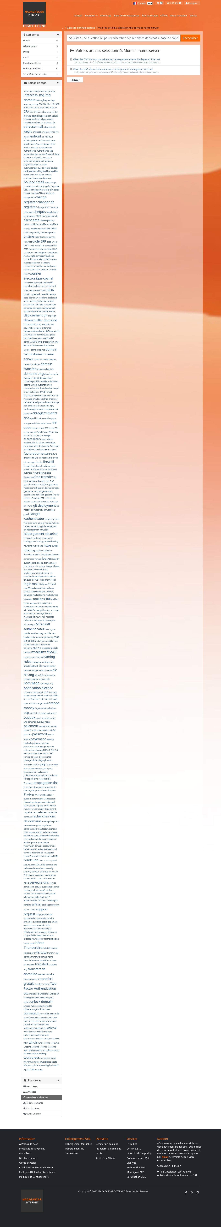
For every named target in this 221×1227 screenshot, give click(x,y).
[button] (192, 3)
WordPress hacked (32, 1061)
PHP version (43, 753)
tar (35, 928)
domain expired (38, 349)
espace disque (46, 439)
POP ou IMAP (30, 768)
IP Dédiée (132, 1143)
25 (56, 107)
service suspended (43, 886)
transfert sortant (41, 984)
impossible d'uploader (42, 550)
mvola (35, 652)
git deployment (44, 505)
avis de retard (44, 168)
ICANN (55, 545)
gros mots (32, 523)
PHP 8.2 (46, 750)
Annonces (105, 15)
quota (34, 802)
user (48, 1009)
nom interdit (44, 679)
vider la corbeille (31, 1021)
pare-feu (28, 734)
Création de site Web (138, 1158)
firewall (48, 461)
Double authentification (41, 384)
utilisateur (31, 1013)
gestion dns (47, 491)
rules (41, 860)
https (47, 545)
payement (38, 739)
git (51, 498)
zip (25, 1069)
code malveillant (37, 245)
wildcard (36, 1053)
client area (31, 220)
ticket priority (30, 953)
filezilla (39, 462)
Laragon (50, 566)
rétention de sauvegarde (43, 852)
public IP (27, 798)
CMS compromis (48, 232)
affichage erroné (40, 132)
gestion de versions (32, 491)
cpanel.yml (28, 286)
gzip (42, 523)
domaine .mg (34, 373)
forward (36, 472)
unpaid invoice (30, 1006)
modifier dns (49, 633)
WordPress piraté (49, 1061)
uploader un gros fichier (34, 1009)
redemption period (50, 821)
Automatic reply (39, 164)
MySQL (52, 652)
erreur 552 (54, 428)
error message (43, 435)
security (49, 868)
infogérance (45, 554)
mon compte (41, 637)
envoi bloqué (35, 418)
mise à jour (50, 629)
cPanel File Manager (33, 282)
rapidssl (27, 809)
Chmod (48, 212)
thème (39, 943)
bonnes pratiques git (42, 178)
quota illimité (50, 805)
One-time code (37, 699)
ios (44, 558)
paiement (31, 726)
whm (26, 1043)
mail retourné (39, 595)
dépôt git (52, 315)
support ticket (30, 918)
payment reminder (40, 743)
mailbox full (42, 599)
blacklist (46, 171)
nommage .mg (46, 683)
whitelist (55, 1038)
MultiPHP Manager (41, 648)
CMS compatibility (32, 232)
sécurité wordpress (36, 868)
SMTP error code (45, 900)
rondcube (31, 860)
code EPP (39, 241)
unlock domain (41, 1001)
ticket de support (50, 948)
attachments (29, 144)
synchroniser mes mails (34, 925)
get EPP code (43, 498)
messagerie (38, 620)
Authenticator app (45, 150)
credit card (51, 286)
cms (53, 228)
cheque (39, 211)
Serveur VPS (71, 1153)
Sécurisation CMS (136, 1176)
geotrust (27, 481)
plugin (41, 760)
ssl (39, 904)
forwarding (29, 477)
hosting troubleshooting (47, 541)
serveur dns (42, 878)
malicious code (43, 606)
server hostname (36, 875)
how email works (31, 545)
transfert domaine (46, 974)
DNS (35, 341)
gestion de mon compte (48, 488)
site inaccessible (38, 893)
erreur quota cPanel (33, 432)
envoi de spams (49, 418)
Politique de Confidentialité (34, 1176)
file (56, 457)
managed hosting (42, 610)
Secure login (29, 864)
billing (39, 171)
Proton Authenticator (44, 794)
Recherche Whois (105, 1158)
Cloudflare (43, 224)
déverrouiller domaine (40, 320)
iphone (40, 562)
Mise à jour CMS (135, 1172)
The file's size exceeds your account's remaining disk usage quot (41, 939)
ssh (34, 904)
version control (39, 1017)
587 (31, 112)
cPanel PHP (48, 282)
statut (32, 909)
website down (30, 1031)
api (43, 136)
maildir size (46, 603)
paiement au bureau (48, 726)
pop (43, 764)
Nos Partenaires (28, 1158)
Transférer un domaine (108, 1148)
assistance (50, 140)
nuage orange (30, 695)
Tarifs (99, 1153)
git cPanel (28, 506)
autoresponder (30, 168)
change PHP (29, 197)
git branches (52, 501)
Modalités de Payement (32, 1148)
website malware (44, 1031)
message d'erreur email (34, 616)
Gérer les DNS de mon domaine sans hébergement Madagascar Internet (116, 70)
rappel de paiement (47, 809)
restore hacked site (38, 849)
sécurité (40, 864)
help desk (28, 538)
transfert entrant (31, 979)
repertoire (51, 839)
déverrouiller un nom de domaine (39, 324)
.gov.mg (51, 91)
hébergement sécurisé (40, 533)
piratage (27, 760)
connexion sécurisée (33, 259)
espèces (27, 442)
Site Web (131, 1162)
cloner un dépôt (31, 224)
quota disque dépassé (34, 805)
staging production (50, 904)
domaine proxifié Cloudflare (36, 381)
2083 (26, 107)
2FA (26, 111)
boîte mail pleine (36, 174)
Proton (29, 794)
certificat (47, 193)
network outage (31, 670)
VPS (34, 1024)
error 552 (32, 435)
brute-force (48, 186)
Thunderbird (33, 947)
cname (29, 236)
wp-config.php (45, 1065)
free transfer (43, 477)
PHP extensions (31, 753)
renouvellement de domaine (46, 835)
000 (40, 104)
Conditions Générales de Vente (36, 1167)
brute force (37, 186)
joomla (47, 562)
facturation (32, 453)
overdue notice (43, 722)
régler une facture (40, 829)
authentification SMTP (42, 157)
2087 (41, 107)
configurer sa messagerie (35, 252)
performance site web (34, 746)
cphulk (37, 286)
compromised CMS (48, 249)
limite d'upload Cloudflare (43, 576)
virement (43, 1021)
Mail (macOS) (45, 584)
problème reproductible (40, 778)
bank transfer (30, 171)
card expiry (48, 189)
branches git (50, 182)
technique (46, 928)
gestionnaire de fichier (34, 494)
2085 (31, 107)
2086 (36, 107)
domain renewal (41, 359)
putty (34, 798)
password (39, 734)
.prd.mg (34, 104)
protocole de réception (45, 790)
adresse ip (50, 122)
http (41, 545)
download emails (31, 388)
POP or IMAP (52, 764)
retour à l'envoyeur (32, 856)
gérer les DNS (47, 481)
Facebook (52, 449)
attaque (46, 144)
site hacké (40, 890)
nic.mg (29, 675)
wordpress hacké (48, 1058)
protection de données (34, 787)
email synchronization (38, 405)
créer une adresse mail (34, 290)
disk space (38, 338)
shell (33, 890)
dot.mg (27, 384)
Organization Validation (45, 708)
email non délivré (40, 399)
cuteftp (27, 294)
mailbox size (35, 603)
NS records (52, 692)
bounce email (34, 182)
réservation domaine (33, 846)
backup (54, 168)
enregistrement (36, 409)
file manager (29, 462)
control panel (50, 266)
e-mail (26, 392)
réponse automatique (39, 842)
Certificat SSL (134, 1148)
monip (50, 637)
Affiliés (164, 15)
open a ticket (29, 703)
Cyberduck (35, 294)
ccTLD (40, 193)
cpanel (48, 278)
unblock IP (44, 993)
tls (38, 952)
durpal (56, 388)
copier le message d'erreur (36, 269)
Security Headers (31, 871)
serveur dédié (30, 878)
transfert (41, 964)
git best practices (38, 501)
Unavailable (33, 993)
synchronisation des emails (45, 921)
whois (33, 1042)
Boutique (90, 15)
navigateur (37, 662)
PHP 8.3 (54, 750)
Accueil (78, 15)
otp (26, 712)
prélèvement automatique (35, 775)
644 (35, 112)
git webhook (49, 509)
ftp (55, 477)
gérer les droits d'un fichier (36, 484)
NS (45, 692)
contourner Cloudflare (34, 266)
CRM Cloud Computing (139, 1153)
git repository (37, 509)
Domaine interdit (31, 378)
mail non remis (38, 591)
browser (27, 186)
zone (30, 1069)
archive (41, 140)
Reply (26, 842)
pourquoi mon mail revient (36, 772)
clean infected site (50, 216)
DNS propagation (46, 341)
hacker (27, 526)
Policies (36, 764)
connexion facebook (45, 256)
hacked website (52, 523)
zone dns (39, 1069)
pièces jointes (45, 757)
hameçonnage (37, 526)
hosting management (42, 538)
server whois (50, 875)
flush (38, 466)
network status (45, 670)
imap (27, 550)
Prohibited (28, 783)
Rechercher (190, 38)
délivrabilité (29, 304)
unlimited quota (46, 997)
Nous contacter (178, 15)
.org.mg (27, 104)
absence (46, 112)
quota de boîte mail (46, 802)
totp (43, 952)
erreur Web (47, 432)
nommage (31, 683)
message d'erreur (44, 613)
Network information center (43, 666)
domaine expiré (51, 374)
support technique (44, 914)
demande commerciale (45, 304)
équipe (35, 428)
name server (29, 657)
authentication (45, 147)
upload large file (44, 1006)
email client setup (40, 395)
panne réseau (30, 730)
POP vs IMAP (42, 768)
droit (42, 388)
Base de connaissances (126, 15)
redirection (29, 825)
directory (41, 334)
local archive (45, 579)
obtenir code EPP (44, 695)
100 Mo (46, 104)
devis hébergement (32, 328)
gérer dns (36, 481)
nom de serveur (31, 679)
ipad (34, 562)
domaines (54, 381)
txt (26, 993)
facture (45, 453)
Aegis (28, 131)
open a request (51, 699)
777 (39, 112)
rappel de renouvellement (35, 812)
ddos (26, 297)
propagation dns (46, 782)
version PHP (51, 1017)
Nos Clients (25, 1153)
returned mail (47, 856)
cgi (53, 193)
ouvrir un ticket (42, 718)
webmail (52, 1028)
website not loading (32, 1035)
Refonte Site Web (136, 1167)
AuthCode (33, 147)
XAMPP (55, 1065)
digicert (32, 334)
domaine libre (46, 378)
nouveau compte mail (33, 692)
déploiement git (35, 315)
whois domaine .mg (37, 1050)
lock (54, 579)
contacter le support (40, 262)
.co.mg (36, 91)
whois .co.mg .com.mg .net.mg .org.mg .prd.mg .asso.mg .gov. (41, 1047)
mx (43, 652)
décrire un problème (38, 297)
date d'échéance (48, 294)
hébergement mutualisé (37, 529)
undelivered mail (31, 997)
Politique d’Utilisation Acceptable (37, 1172)
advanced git (49, 127)
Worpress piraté (31, 1065)
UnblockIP (54, 993)
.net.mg (51, 100)
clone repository (47, 220)
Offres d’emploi (27, 1162)
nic (54, 670)
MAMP (31, 610)
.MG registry (41, 100)
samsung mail (50, 860)
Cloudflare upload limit (39, 228)
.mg (41, 95)
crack (43, 286)
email (42, 391)
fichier (52, 457)
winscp (43, 1053)
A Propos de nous (28, 1143)
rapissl (35, 809)
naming (39, 657)
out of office (34, 713)
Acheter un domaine (107, 1143)
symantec (28, 921)
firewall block (30, 466)
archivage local (30, 140)
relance (46, 832)
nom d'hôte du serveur (45, 675)
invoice (38, 559)
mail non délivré (38, 588)
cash (34, 193)
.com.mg (43, 91)
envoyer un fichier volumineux (37, 423)
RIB (55, 856)
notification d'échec (38, 688)
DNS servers (37, 345)
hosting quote (30, 541)
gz (39, 523)
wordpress (32, 1057)
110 (52, 104)
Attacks (39, 144)
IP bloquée (51, 559)
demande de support (33, 308)
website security (43, 1038)
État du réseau (150, 15)
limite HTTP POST (31, 579)
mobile (27, 633)
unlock (27, 1002)
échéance (34, 392)
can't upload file (35, 189)
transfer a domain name (42, 956)
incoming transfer (32, 554)
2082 (57, 104)
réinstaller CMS (36, 832)
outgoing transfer (48, 713)
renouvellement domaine (35, 839)
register (37, 825)
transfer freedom (31, 960)
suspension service (45, 918)
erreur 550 (43, 428)
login (27, 584)
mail (35, 584)
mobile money (37, 633)
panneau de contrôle (46, 730)
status (26, 909)
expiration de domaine (39, 446)
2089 (46, 107)
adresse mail (33, 126)
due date (48, 388)
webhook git (40, 1028)
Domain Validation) (45, 369)
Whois (193, 15)
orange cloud (42, 703)
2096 (52, 107)
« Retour (74, 79)
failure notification (40, 457)
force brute (34, 469)
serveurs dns (39, 882)
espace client (32, 439)
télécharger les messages (35, 932)
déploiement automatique (43, 311)
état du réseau (38, 442)
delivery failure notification (42, 301)
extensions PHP (40, 449)
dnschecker (49, 345)
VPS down (40, 1024)
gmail (26, 514)
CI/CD (38, 216)
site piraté (50, 893)
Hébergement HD (74, 1148)
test (39, 935)
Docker (27, 349)
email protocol (39, 402)
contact (46, 259)
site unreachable (31, 897)
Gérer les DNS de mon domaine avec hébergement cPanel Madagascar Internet (116, 60)
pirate (34, 760)
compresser (34, 249)
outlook (29, 717)
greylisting (49, 519)
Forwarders (46, 472)
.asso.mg (28, 91)
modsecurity (29, 637)
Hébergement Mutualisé (78, 1143)
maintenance (30, 606)
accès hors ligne (39, 119)
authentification (31, 154)
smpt (41, 897)
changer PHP (43, 207)
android (35, 136)
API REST (49, 136)
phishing (39, 750)
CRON (49, 290)
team (39, 928)
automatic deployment (34, 161)
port (50, 768)
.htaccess (31, 95)
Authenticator (30, 150)
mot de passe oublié (44, 641)
